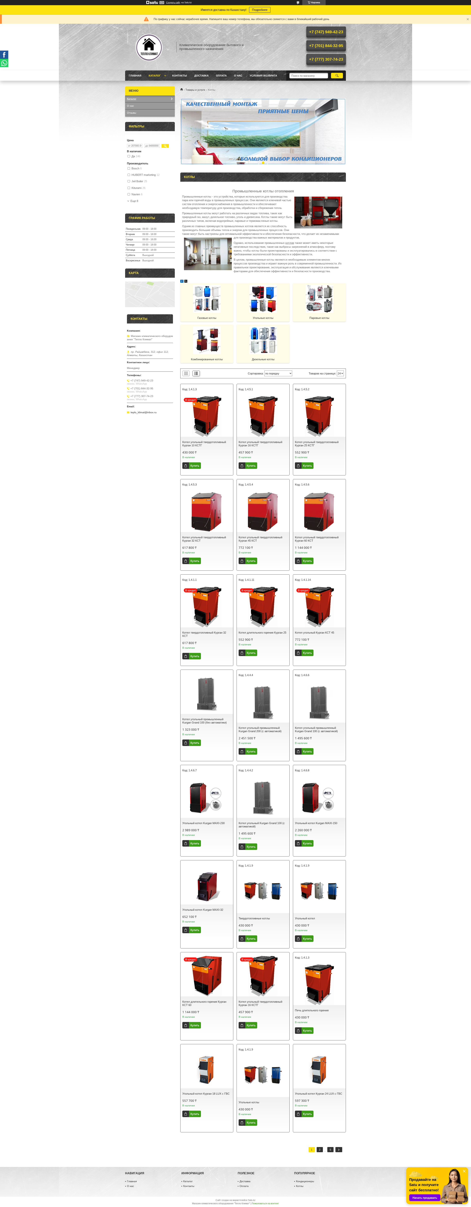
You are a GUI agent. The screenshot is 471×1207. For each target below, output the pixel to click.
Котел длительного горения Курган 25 (262, 632)
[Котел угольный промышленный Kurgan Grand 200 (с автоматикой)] (263, 702)
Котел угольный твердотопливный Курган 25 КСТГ (317, 443)
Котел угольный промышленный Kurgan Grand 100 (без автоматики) (204, 721)
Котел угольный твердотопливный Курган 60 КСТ (317, 539)
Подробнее (260, 9)
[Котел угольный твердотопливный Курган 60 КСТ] (319, 512)
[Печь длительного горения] (319, 985)
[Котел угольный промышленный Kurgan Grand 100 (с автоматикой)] (319, 702)
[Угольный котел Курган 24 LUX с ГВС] (319, 1068)
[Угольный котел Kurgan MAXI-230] (206, 797)
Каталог (155, 75)
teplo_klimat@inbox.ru (144, 412)
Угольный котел (305, 918)
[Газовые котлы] (206, 298)
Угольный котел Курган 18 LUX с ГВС (206, 1093)
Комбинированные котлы (207, 359)
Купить (194, 465)
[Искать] (337, 75)
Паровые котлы (319, 317)
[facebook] (181, 281)
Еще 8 (134, 201)
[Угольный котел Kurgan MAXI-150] (319, 797)
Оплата (221, 75)
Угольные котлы (263, 317)
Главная (135, 75)
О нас (238, 75)
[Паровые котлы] (319, 298)
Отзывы (131, 112)
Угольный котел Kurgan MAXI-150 (316, 823)
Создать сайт (173, 2)
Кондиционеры (305, 1181)
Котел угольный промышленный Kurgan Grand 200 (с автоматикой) (260, 729)
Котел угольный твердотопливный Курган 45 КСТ (260, 539)
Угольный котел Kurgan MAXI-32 (202, 909)
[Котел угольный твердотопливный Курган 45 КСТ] (263, 512)
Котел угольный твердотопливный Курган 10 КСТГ (204, 443)
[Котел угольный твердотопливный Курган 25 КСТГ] (319, 416)
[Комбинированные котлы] (206, 340)
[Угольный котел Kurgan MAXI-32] (206, 884)
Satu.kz (251, 1200)
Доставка (201, 75)
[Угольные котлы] (263, 298)
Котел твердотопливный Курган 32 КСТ (204, 634)
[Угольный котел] (319, 893)
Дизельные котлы (263, 359)
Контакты (179, 75)
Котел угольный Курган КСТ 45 (314, 632)
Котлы (299, 1186)
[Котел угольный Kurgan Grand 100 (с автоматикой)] (263, 797)
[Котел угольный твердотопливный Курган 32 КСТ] (206, 512)
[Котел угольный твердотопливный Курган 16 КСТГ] (263, 416)
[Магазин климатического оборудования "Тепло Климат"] (149, 47)
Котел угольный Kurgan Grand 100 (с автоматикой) (262, 825)
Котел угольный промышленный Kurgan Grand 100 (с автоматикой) (316, 729)
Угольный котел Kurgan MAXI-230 (203, 823)
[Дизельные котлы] (263, 340)
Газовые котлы (206, 317)
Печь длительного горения (312, 1010)
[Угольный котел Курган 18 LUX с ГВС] (206, 1068)
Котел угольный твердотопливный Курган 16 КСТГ (260, 443)
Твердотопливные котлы (254, 918)
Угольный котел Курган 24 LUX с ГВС (318, 1093)
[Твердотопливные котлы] (263, 893)
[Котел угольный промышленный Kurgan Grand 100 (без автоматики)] (206, 693)
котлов (289, 242)
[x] (185, 281)
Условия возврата (263, 75)
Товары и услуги (195, 89)
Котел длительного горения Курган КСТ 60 (204, 1003)
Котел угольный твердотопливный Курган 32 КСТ (204, 539)
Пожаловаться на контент (265, 1203)
